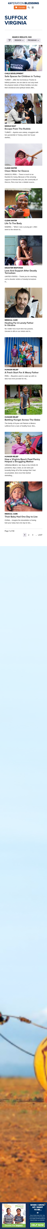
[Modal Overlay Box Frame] (23, 1215)
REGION (18, 40)
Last (40, 535)
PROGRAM (32, 40)
